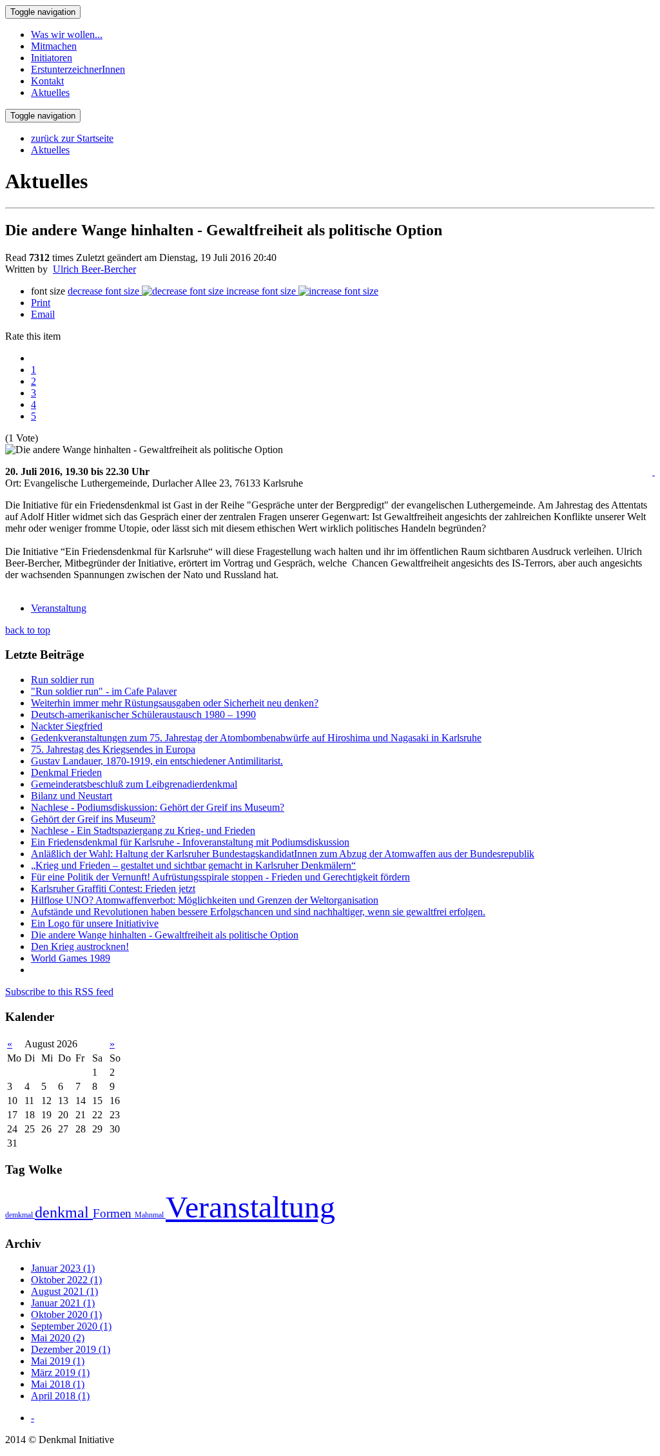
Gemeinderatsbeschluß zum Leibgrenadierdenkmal (134, 784)
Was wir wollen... (66, 34)
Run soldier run (62, 679)
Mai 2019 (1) (57, 1360)
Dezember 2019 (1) (70, 1349)
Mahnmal (150, 1214)
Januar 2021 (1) (63, 1302)
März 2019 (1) (60, 1372)
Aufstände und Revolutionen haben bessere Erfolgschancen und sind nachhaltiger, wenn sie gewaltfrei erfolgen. (258, 911)
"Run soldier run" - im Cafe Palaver (104, 691)
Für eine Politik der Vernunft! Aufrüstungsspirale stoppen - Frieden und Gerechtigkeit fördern (220, 876)
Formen (114, 1213)
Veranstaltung (58, 608)
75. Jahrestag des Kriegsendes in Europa (113, 749)
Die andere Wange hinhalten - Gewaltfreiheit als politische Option (164, 934)
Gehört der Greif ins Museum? (93, 818)
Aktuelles (50, 92)
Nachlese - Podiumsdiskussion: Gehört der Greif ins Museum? (157, 807)
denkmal (64, 1212)
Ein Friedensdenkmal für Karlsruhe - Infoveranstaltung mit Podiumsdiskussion (190, 842)
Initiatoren (51, 57)
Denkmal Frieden (66, 772)
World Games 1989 (70, 958)
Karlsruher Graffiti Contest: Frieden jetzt (113, 888)
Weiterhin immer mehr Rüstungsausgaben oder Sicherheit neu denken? (174, 702)
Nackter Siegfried (66, 726)
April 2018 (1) (60, 1395)
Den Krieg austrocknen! (80, 946)
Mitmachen (54, 46)
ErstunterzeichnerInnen (78, 69)
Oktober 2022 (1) (66, 1279)
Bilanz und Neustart (71, 795)
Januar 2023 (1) (63, 1268)
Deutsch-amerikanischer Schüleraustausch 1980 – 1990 (143, 714)
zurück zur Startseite (72, 138)
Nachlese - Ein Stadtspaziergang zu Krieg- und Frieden (143, 830)
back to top (27, 630)
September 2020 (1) (71, 1326)
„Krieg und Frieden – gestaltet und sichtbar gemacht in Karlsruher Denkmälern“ (193, 865)
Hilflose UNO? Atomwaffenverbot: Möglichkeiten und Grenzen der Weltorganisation (204, 900)
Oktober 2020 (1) (66, 1314)
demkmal (20, 1214)
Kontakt (47, 80)
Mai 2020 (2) (57, 1337)
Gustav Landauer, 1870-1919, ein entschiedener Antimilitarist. (157, 760)
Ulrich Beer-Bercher (94, 269)
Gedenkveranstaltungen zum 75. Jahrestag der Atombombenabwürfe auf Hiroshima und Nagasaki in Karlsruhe (256, 737)
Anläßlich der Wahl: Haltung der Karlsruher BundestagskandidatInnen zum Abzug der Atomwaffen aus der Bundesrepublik (282, 853)
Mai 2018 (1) (57, 1384)
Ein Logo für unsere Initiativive (95, 923)
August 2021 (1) (64, 1291)
